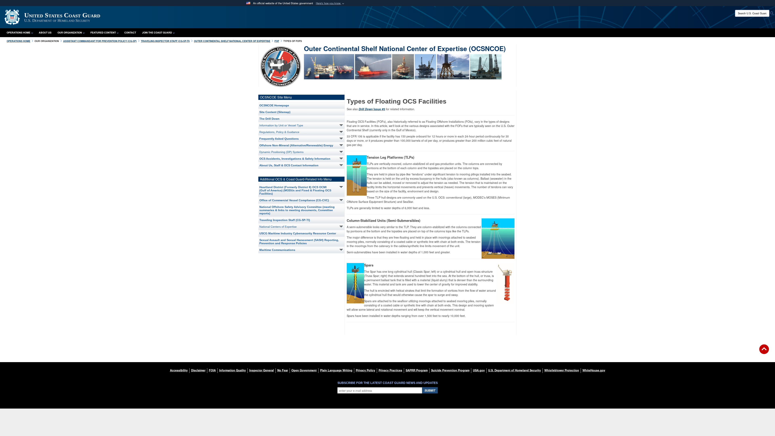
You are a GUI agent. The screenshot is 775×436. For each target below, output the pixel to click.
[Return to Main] (764, 352)
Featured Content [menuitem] (103, 32)
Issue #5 (372, 109)
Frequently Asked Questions (279, 138)
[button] (330, 3)
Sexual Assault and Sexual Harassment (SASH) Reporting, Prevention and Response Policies (299, 241)
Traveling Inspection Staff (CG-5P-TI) (284, 220)
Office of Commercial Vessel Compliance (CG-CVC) (294, 200)
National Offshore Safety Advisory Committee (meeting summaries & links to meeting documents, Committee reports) (297, 210)
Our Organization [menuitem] (70, 32)
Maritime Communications (277, 250)
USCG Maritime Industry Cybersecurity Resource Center (297, 233)
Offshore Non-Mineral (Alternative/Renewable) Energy (296, 145)
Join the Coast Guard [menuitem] (157, 32)
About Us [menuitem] (45, 32)
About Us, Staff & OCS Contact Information (288, 165)
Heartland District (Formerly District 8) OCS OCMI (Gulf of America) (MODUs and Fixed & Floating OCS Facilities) (295, 190)
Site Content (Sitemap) (274, 112)
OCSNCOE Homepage (274, 105)
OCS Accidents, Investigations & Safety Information (294, 158)
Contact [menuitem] (130, 32)
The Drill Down (269, 118)
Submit (429, 390)
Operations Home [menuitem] (18, 32)
